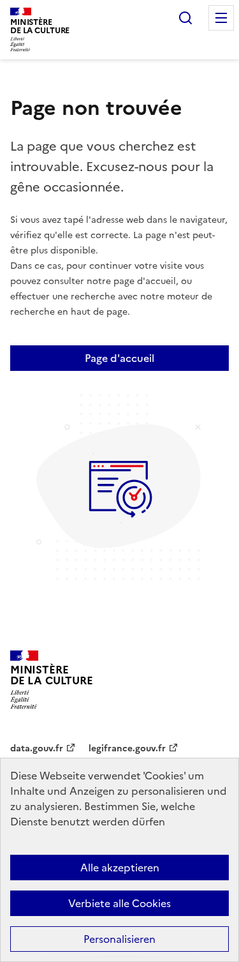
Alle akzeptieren (119, 867)
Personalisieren (119, 939)
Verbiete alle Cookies (119, 903)
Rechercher (185, 18)
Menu (221, 18)
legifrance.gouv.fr (127, 748)
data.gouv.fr (36, 748)
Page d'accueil (119, 358)
